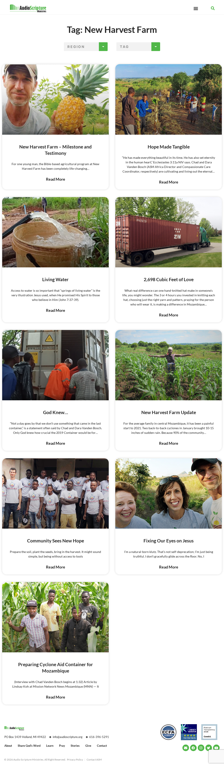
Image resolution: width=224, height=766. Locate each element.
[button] (196, 8)
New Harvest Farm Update (168, 412)
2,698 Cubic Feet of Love (169, 279)
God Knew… (55, 412)
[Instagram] (201, 748)
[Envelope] (185, 748)
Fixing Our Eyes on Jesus (169, 540)
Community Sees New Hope (55, 540)
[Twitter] (208, 748)
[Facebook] (193, 748)
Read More (55, 179)
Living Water (55, 279)
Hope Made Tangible (169, 146)
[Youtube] (216, 748)
